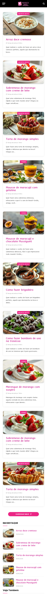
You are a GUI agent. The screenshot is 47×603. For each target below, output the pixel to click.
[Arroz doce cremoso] (23, 23)
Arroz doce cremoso (18, 39)
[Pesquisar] (43, 3)
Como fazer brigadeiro (19, 289)
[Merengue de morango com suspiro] (23, 371)
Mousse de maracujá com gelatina (22, 189)
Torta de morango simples (22, 139)
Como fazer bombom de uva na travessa (23, 340)
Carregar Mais (22, 514)
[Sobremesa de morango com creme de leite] (23, 72)
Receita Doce (23, 14)
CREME (23, 162)
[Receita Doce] (23, 3)
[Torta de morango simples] (23, 123)
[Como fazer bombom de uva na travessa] (23, 322)
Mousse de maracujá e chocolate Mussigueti (20, 240)
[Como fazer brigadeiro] (23, 274)
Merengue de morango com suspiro (23, 388)
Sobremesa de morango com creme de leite (20, 89)
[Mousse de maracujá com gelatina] (23, 171)
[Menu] (3, 3)
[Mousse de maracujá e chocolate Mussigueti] (23, 223)
